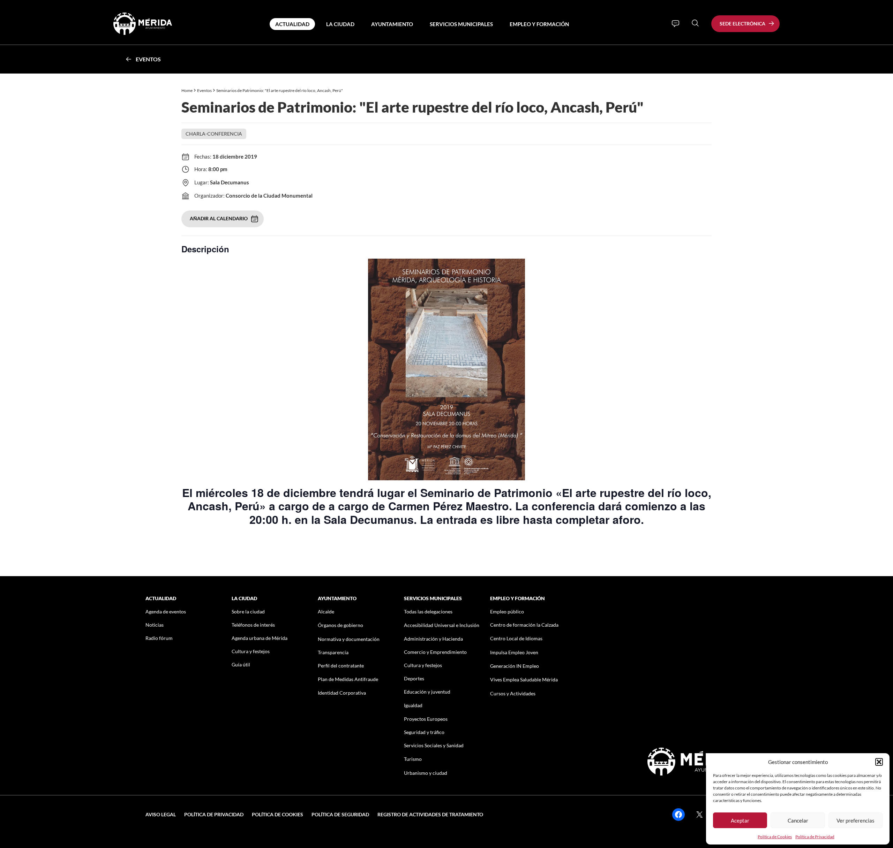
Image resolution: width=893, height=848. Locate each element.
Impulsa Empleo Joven (514, 652)
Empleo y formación (539, 24)
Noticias (154, 625)
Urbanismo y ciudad (425, 773)
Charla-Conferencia (214, 134)
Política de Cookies (775, 836)
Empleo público (507, 611)
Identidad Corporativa (342, 693)
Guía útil (241, 664)
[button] (879, 761)
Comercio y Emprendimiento (435, 652)
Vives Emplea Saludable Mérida (524, 679)
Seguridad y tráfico (424, 732)
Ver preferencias (855, 820)
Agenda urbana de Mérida (259, 638)
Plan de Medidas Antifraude (348, 679)
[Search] (695, 23)
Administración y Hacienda (433, 639)
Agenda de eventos (165, 611)
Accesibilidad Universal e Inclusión (441, 625)
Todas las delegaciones (428, 611)
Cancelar (798, 820)
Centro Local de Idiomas (516, 638)
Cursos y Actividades (512, 693)
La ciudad (340, 24)
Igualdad (413, 705)
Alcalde (326, 611)
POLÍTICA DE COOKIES (277, 814)
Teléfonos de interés (253, 625)
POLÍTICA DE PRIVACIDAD (213, 814)
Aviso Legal (160, 814)
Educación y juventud (427, 692)
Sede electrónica (742, 23)
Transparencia (333, 652)
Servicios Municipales (461, 24)
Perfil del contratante (341, 666)
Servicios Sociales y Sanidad (434, 745)
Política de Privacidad (814, 836)
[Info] (675, 23)
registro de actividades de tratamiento (430, 814)
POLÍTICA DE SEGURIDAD (340, 814)
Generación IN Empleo (514, 666)
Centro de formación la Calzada (524, 625)
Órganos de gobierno (340, 625)
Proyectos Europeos (426, 719)
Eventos (148, 59)
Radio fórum (159, 638)
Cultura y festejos (251, 651)
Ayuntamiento (392, 24)
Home (187, 90)
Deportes (414, 678)
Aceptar (740, 820)
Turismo (413, 759)
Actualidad (292, 24)
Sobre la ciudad (248, 611)
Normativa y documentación (349, 639)
